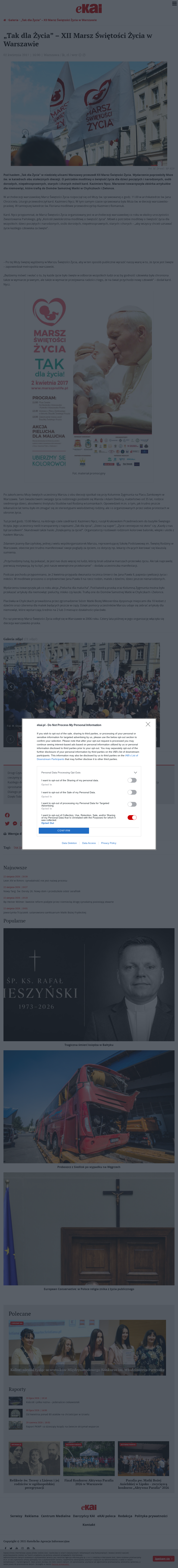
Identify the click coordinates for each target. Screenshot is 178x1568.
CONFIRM (64, 830)
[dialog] (89, 784)
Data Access (89, 843)
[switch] (132, 780)
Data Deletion (69, 843)
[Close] (149, 725)
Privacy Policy (108, 843)
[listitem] (89, 772)
